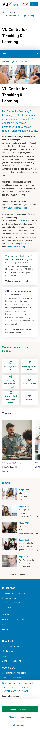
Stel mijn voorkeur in (20, 725)
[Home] (3, 12)
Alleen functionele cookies (20, 717)
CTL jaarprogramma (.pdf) (16, 208)
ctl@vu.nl (23, 221)
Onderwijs (13, 12)
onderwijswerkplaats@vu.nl (18, 247)
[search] (37, 54)
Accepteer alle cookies (20, 709)
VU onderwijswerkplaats (19, 243)
